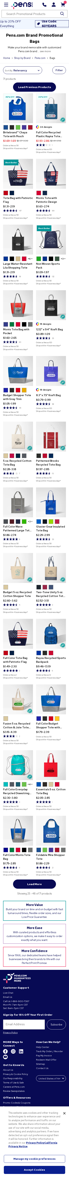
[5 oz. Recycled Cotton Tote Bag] (18, 437)
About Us (8, 1069)
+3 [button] (62, 258)
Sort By (8, 70)
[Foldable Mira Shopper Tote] (51, 831)
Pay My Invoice (44, 1055)
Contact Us (42, 1068)
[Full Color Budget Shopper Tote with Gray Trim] (51, 699)
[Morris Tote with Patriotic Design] (51, 174)
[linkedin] (21, 1052)
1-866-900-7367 (20, 1001)
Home (6, 58)
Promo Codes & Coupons (16, 1102)
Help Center (42, 1047)
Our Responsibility (12, 1078)
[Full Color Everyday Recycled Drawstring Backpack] (18, 765)
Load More (34, 884)
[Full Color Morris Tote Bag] (18, 831)
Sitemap (40, 1064)
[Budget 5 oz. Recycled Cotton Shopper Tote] (18, 568)
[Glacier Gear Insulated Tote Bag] (51, 502)
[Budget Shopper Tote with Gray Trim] (18, 371)
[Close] (64, 1113)
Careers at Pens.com (14, 1086)
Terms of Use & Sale (13, 1082)
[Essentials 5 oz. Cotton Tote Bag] (51, 765)
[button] (5, 127)
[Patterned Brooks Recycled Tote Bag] (51, 437)
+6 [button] (29, 258)
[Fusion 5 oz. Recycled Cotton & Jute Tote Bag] (18, 699)
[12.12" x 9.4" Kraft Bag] (51, 305)
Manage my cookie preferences (34, 1159)
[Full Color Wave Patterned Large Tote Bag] (18, 502)
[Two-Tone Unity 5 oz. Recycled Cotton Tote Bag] (51, 568)
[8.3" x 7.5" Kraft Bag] (51, 371)
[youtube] (5, 1058)
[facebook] (5, 1052)
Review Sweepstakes (13, 1091)
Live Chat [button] (8, 992)
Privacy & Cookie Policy (15, 1074)
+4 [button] (29, 784)
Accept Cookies (34, 1169)
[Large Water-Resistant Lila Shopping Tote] (18, 240)
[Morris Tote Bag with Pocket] (18, 305)
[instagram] (13, 1052)
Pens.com (40, 58)
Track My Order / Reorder (49, 1051)
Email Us (7, 997)
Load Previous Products (34, 87)
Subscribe (56, 1024)
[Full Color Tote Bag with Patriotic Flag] (18, 634)
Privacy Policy (10, 1032)
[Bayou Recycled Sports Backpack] (51, 634)
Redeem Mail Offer (46, 1059)
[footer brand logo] (17, 978)
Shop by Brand (22, 58)
